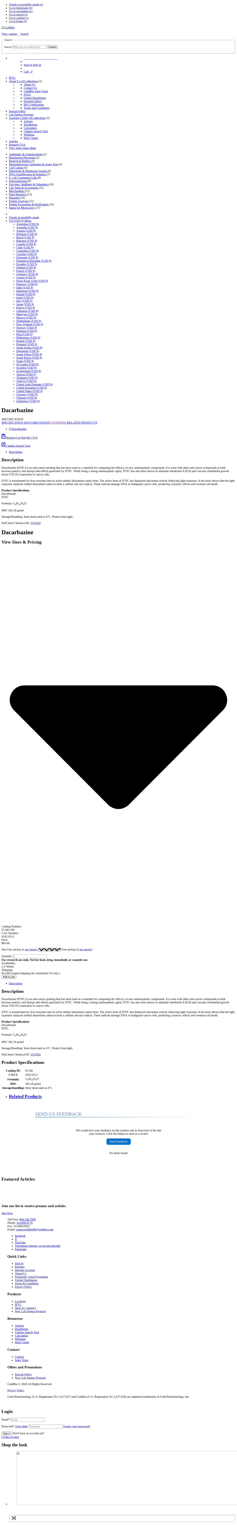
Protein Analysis (19, 201)
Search (7, 47)
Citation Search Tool (36, 131)
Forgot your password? (76, 1426)
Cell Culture (16, 167)
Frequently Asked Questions (31, 1276)
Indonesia (27, 290)
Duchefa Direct (33, 101)
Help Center (31, 138)
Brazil (25, 237)
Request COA (17, 144)
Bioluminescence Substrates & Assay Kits (34, 164)
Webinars (29, 134)
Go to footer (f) (18, 21)
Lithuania (27, 310)
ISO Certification (34, 104)
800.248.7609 (27, 1219)
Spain (25, 361)
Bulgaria (26, 240)
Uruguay (27, 394)
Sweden (26, 367)
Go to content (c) (19, 17)
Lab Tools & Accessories (24, 187)
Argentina (27, 224)
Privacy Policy (23, 1286)
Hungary (27, 284)
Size (20, 949)
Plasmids (14, 197)
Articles (28, 121)
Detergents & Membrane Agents (28, 171)
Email (5, 1419)
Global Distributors (35, 97)
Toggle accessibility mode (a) (26, 4)
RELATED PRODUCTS (82, 422)
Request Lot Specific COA (21, 437)
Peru (24, 334)
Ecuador (26, 264)
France (25, 270)
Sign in (6, 1433)
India (24, 287)
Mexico (26, 317)
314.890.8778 (24, 1222)
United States (29, 391)
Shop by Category (25, 1308)
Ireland (25, 294)
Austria (26, 230)
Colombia (27, 250)
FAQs (27, 94)
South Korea (29, 357)
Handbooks (30, 124)
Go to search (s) (18, 14)
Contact (19, 1356)
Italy (24, 300)
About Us (15, 81)
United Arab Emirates (34, 384)
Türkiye (26, 381)
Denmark (27, 257)
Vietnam (26, 397)
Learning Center (19, 118)
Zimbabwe (28, 401)
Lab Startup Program (21, 114)
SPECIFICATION (12, 422)
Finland (26, 267)
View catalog (9, 33)
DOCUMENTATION (37, 422)
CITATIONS (59, 422)
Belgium (26, 234)
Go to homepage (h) (20, 7)
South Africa (29, 354)
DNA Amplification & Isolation (27, 174)
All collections (29, 81)
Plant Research (18, 194)
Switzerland (28, 371)
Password (14, 1426)
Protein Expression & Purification (29, 204)
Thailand (27, 377)
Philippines (28, 337)
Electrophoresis (18, 181)
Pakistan (26, 331)
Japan (25, 304)
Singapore (27, 351)
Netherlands (28, 321)
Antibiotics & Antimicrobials (26, 154)
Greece (26, 277)
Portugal (26, 344)
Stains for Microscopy (22, 207)
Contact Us (30, 87)
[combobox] (29, 47)
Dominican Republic (33, 260)
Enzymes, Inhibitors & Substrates (29, 184)
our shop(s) (32, 949)
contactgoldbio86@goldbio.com (34, 1229)
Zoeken (52, 47)
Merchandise (17, 191)
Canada (26, 244)
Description (15, 452)
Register (19, 1266)
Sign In (19, 1263)
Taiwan (26, 374)
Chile (25, 247)
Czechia (26, 254)
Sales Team (21, 1360)
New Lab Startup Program (30, 1311)
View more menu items (22, 148)
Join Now (7, 1213)
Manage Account (25, 1270)
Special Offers (17, 111)
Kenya (25, 307)
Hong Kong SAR (32, 280)
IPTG (12, 77)
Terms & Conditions (27, 1283)
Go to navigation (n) (21, 11)
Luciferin (20, 1301)
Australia (27, 227)
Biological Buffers (20, 161)
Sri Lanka (27, 364)
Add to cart (9, 977)
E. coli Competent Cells (23, 177)
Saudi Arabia (29, 347)
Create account (10, 1437)
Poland (25, 341)
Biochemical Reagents (22, 157)
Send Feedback (119, 1141)
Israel (25, 297)
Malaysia (27, 314)
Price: (4, 939)
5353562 (35, 523)
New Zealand (29, 324)
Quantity (6, 956)
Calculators (30, 128)
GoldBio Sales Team (36, 91)
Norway (26, 327)
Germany (27, 274)
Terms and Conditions (36, 107)
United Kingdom (31, 387)
